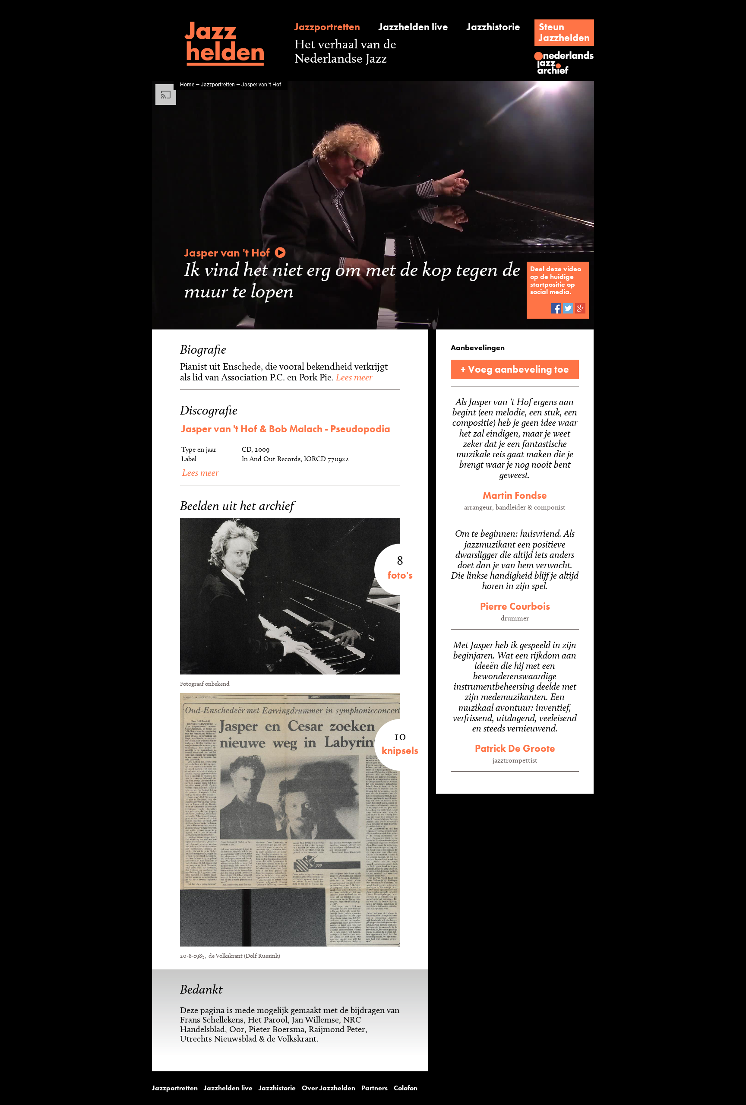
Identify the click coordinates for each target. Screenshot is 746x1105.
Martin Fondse (515, 495)
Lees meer (353, 377)
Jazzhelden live (413, 27)
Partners (374, 1088)
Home (187, 84)
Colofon (405, 1088)
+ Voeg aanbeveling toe (515, 369)
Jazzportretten (327, 27)
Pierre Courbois (515, 606)
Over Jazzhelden (328, 1088)
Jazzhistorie (493, 27)
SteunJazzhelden (564, 32)
